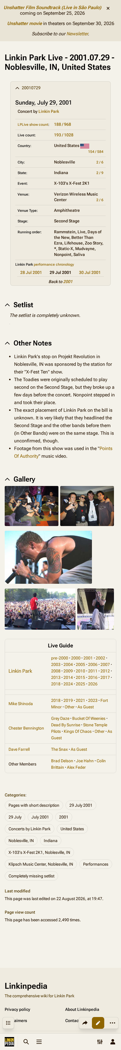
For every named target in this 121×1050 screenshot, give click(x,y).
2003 (55, 664)
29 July (15, 817)
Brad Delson (62, 760)
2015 (80, 677)
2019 (68, 700)
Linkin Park (48, 111)
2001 (68, 281)
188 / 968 (62, 124)
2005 (80, 664)
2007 (105, 664)
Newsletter (77, 34)
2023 (93, 700)
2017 (105, 677)
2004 (68, 664)
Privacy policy (17, 1009)
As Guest (86, 707)
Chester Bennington (26, 728)
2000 (75, 658)
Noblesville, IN (21, 840)
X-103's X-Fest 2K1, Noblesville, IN (39, 852)
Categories (15, 795)
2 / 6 (99, 162)
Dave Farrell (19, 749)
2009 (68, 671)
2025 (80, 684)
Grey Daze (60, 718)
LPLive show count (33, 125)
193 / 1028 (63, 135)
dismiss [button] (108, 8)
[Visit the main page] (9, 1042)
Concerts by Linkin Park (30, 828)
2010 (80, 671)
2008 (55, 671)
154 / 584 (95, 152)
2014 (68, 677)
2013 (55, 677)
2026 (93, 684)
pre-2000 (59, 658)
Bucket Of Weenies (88, 718)
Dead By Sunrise (65, 724)
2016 (93, 677)
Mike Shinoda (21, 703)
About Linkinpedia (82, 1009)
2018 (55, 684)
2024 (68, 684)
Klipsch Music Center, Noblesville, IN (41, 864)
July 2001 (40, 817)
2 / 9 (99, 173)
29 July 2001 (81, 805)
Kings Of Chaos (78, 731)
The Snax (59, 749)
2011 (93, 671)
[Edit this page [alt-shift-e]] (98, 1023)
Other (70, 707)
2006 (93, 664)
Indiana (51, 840)
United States (72, 828)
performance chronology (54, 264)
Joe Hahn (85, 760)
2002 (100, 658)
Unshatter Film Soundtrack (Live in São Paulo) (52, 7)
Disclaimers (16, 1020)
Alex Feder (76, 767)
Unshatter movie (24, 23)
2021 (80, 700)
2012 (105, 671)
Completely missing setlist (31, 876)
